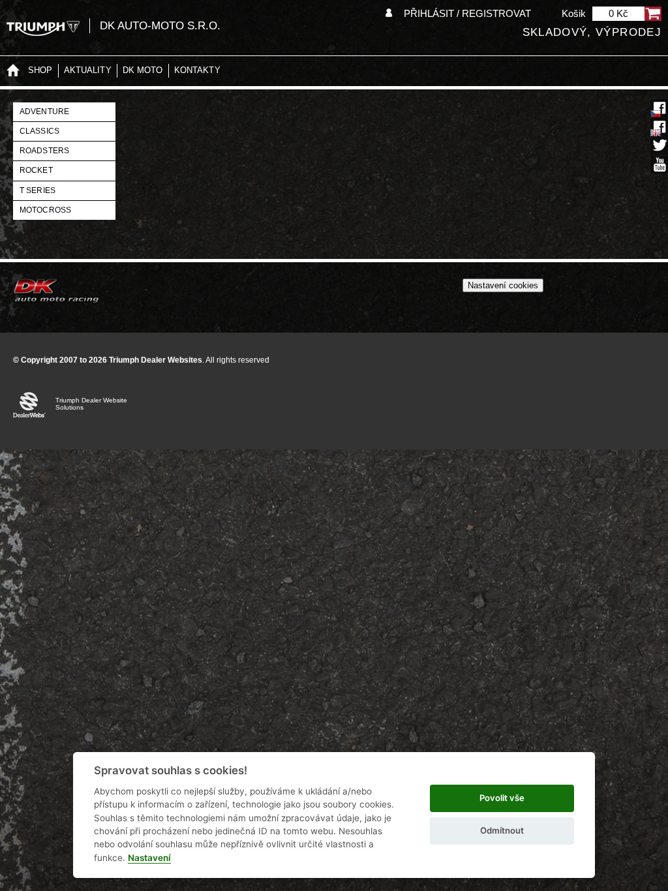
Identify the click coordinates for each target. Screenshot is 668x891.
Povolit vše (501, 798)
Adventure (44, 111)
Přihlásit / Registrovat (467, 13)
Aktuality (88, 70)
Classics (39, 131)
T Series (37, 190)
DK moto (143, 70)
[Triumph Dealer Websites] (43, 28)
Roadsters (44, 150)
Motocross (45, 210)
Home (13, 71)
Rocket (36, 170)
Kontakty (197, 70)
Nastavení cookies (503, 285)
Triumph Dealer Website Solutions (91, 404)
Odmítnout (502, 830)
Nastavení (149, 858)
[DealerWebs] (29, 407)
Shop (40, 70)
